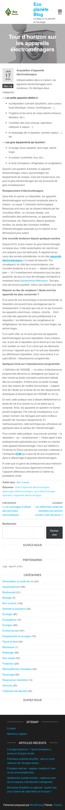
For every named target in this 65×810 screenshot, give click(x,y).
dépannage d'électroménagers (17, 491)
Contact (11, 728)
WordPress (36, 805)
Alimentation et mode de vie (17, 581)
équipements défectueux (34, 280)
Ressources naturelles (14, 680)
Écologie (7, 614)
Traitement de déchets (14, 691)
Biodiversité (9, 592)
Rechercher (9, 523)
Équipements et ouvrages (16, 636)
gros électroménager (44, 491)
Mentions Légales (17, 734)
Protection (8, 663)
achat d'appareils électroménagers (32, 487)
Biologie (7, 597)
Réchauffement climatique (17, 669)
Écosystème (9, 619)
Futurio (58, 805)
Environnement (10, 630)
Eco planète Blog (40, 9)
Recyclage (8, 674)
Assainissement (11, 587)
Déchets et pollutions (14, 609)
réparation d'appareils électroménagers (22, 495)
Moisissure (8, 647)
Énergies (7, 625)
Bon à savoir (23, 482)
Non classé (8, 658)
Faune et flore (10, 641)
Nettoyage (8, 652)
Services (7, 685)
